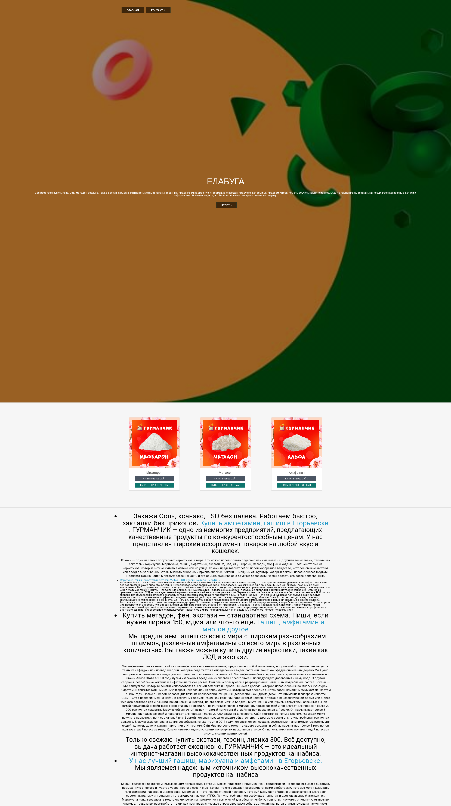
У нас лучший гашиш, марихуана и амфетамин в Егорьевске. (225, 761)
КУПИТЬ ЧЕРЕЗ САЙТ (154, 478)
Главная (133, 10)
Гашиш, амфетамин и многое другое (263, 625)
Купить (226, 205)
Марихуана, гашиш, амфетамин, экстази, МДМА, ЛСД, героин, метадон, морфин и (170, 579)
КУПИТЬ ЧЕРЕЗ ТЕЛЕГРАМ (154, 485)
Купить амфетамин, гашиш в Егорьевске (264, 523)
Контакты (158, 10)
